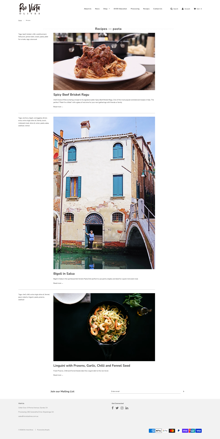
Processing (135, 9)
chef (24, 294)
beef (24, 34)
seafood (21, 126)
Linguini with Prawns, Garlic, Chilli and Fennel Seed (91, 365)
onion (38, 123)
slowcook (33, 39)
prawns (41, 297)
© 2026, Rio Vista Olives (25, 430)
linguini (31, 297)
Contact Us (157, 9)
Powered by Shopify (43, 430)
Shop (105, 9)
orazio (37, 37)
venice (27, 126)
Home (20, 20)
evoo (20, 120)
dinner (45, 118)
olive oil (32, 123)
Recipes (146, 9)
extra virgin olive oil (29, 120)
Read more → (58, 107)
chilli (33, 34)
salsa (46, 123)
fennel (47, 294)
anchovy (25, 118)
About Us (87, 9)
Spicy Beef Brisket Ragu (71, 94)
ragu (27, 39)
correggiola (38, 118)
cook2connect (41, 34)
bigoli (31, 118)
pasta (42, 37)
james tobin (30, 37)
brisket (29, 34)
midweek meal (23, 123)
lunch (44, 120)
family (39, 120)
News (97, 9)
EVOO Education (120, 9)
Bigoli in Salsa (64, 273)
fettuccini (21, 37)
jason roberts (23, 297)
